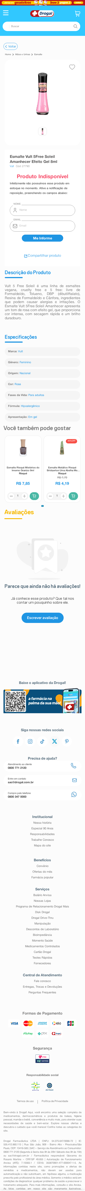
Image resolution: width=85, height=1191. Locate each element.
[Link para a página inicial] (8, 54)
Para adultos (36, 395)
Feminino (25, 362)
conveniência (38, 1120)
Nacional (25, 373)
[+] (24, 496)
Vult (20, 351)
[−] (11, 496)
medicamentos (11, 1116)
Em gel (32, 417)
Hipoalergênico (30, 406)
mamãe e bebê (21, 1120)
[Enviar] (42, 238)
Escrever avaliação (42, 618)
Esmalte (38, 55)
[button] (5, 13)
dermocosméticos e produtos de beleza (46, 1116)
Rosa (18, 384)
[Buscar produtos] (75, 26)
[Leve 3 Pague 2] (42, 2)
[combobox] (41, 26)
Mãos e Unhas (22, 55)
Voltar (12, 46)
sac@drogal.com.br (18, 1156)
